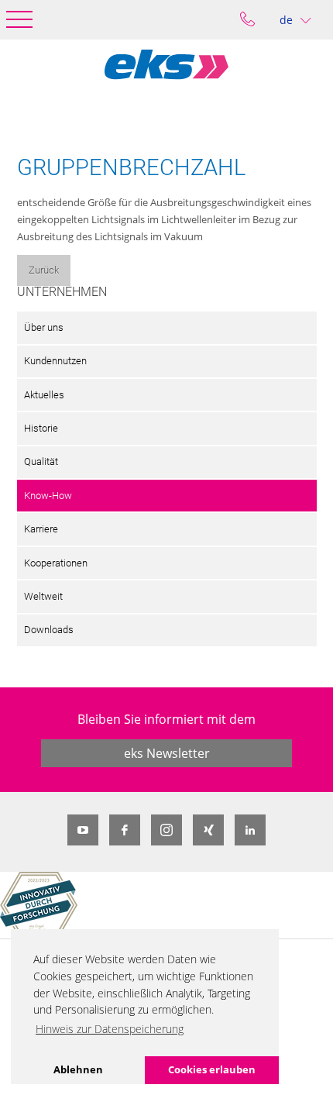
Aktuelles (44, 395)
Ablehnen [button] (78, 1069)
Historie (41, 428)
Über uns (44, 327)
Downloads (49, 629)
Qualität (41, 461)
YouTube (82, 829)
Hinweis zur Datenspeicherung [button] (110, 1028)
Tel (247, 20)
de (286, 19)
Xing (208, 829)
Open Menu (19, 19)
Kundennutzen (55, 361)
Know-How (48, 495)
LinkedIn (250, 829)
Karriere (41, 529)
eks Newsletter (167, 753)
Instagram (166, 829)
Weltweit (43, 596)
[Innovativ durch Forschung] (38, 905)
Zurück (44, 270)
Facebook (124, 829)
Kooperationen (56, 563)
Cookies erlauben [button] (212, 1069)
